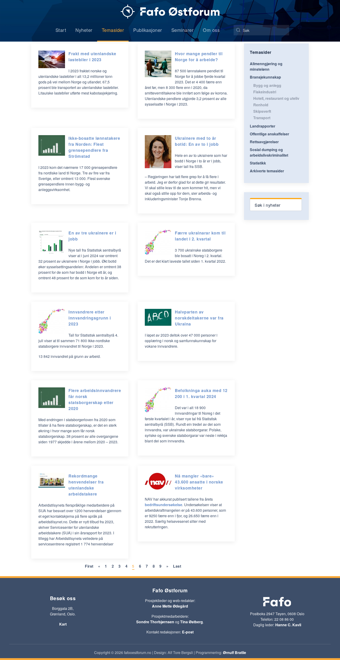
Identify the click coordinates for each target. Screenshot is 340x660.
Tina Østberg (191, 621)
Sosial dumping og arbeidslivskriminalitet (269, 152)
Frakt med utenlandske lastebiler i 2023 (92, 56)
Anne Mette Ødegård (170, 606)
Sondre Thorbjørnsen (155, 621)
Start (61, 30)
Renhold (260, 104)
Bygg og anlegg (267, 85)
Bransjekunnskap (265, 77)
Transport (261, 117)
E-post (188, 632)
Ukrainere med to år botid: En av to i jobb (197, 141)
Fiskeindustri (264, 91)
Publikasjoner (147, 30)
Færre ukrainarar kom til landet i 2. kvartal (200, 236)
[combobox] (261, 30)
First (89, 566)
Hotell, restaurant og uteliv (276, 98)
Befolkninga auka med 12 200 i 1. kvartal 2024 (201, 393)
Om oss (211, 30)
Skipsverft (262, 111)
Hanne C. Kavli (288, 624)
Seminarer (182, 30)
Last (177, 566)
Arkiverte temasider (267, 170)
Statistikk (258, 163)
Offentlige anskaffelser (269, 134)
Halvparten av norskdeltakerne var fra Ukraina (199, 318)
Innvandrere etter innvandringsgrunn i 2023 (89, 318)
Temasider (113, 30)
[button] (276, 204)
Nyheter (84, 30)
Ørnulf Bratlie (234, 652)
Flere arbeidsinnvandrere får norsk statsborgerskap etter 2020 (94, 399)
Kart (63, 624)
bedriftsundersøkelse (163, 504)
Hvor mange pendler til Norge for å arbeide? (199, 56)
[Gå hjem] (170, 11)
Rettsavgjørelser (264, 141)
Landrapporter (262, 126)
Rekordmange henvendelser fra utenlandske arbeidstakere (86, 485)
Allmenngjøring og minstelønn (266, 66)
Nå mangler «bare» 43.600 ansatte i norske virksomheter (199, 482)
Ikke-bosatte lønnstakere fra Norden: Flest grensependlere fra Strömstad (94, 147)
